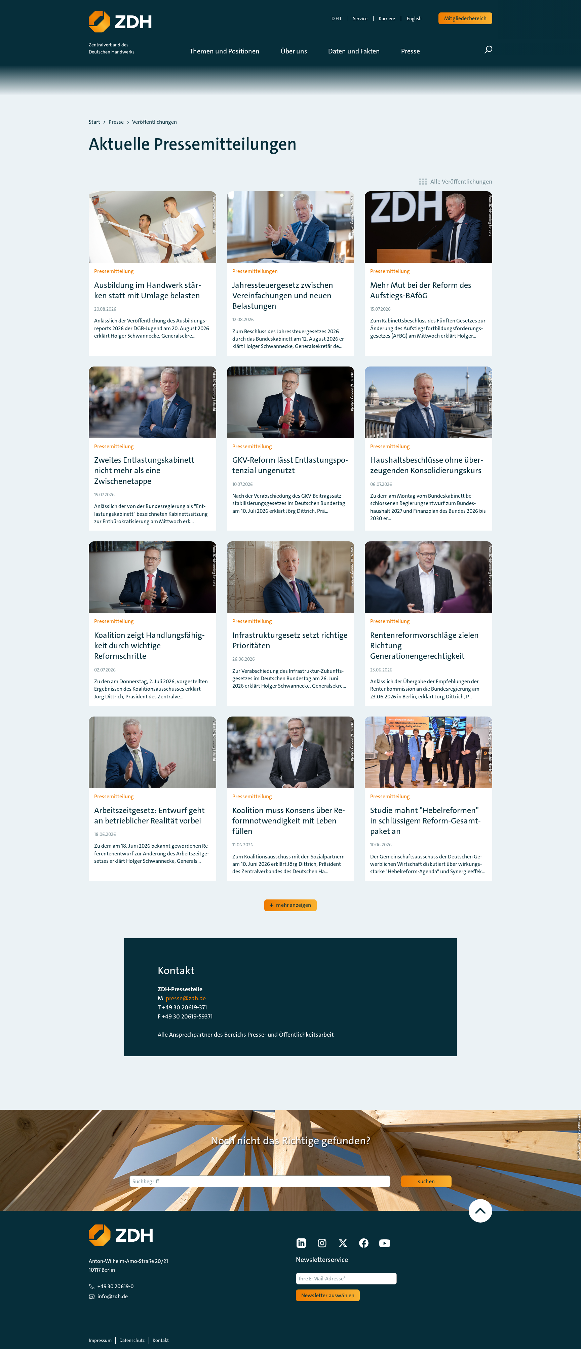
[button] (230, 51)
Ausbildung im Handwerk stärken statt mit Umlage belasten (147, 290)
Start (94, 122)
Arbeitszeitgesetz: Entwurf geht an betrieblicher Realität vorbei (149, 815)
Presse (116, 122)
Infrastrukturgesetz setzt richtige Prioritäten (290, 640)
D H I (336, 18)
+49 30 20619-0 (116, 1286)
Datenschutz (132, 1340)
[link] (301, 1243)
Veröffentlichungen (154, 122)
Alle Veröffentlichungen (461, 182)
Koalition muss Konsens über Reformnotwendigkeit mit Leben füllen (288, 821)
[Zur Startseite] (120, 22)
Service (360, 18)
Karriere (387, 18)
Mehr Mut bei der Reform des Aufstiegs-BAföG (420, 290)
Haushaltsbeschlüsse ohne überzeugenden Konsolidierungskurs (426, 465)
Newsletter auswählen (327, 1295)
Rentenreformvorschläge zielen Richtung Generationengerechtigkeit (424, 645)
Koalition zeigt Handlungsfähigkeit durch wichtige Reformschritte (149, 645)
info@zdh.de (113, 1296)
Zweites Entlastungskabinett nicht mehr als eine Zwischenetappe (144, 470)
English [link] (414, 18)
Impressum (100, 1340)
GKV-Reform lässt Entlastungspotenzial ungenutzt (290, 465)
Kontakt (161, 1340)
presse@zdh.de (186, 998)
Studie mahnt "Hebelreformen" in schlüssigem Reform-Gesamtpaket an (425, 821)
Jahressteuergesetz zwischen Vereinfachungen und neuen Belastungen (282, 295)
